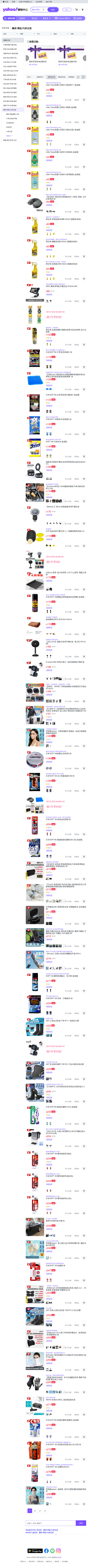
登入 (67, 9)
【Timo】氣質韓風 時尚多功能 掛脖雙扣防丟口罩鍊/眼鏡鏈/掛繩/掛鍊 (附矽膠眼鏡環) (66, 885)
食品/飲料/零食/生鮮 (10, 84)
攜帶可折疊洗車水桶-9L (55, 1221)
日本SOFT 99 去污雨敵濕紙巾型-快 (60, 776)
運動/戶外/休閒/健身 (10, 105)
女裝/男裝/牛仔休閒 (9, 62)
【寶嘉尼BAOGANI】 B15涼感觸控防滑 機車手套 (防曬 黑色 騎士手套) (66, 1378)
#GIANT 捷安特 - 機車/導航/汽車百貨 (40, 1532)
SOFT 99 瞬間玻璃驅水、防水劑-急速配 (62, 976)
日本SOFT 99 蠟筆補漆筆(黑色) (58, 1154)
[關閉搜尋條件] (43, 9)
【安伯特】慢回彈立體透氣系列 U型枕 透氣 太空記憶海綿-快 (66, 198)
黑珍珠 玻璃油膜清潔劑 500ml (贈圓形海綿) (63, 219)
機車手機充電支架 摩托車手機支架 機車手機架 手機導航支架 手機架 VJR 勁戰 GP (66, 932)
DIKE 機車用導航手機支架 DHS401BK (61, 286)
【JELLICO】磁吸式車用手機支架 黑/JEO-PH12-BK (66, 643)
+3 (63, 1392)
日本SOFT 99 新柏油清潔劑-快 (58, 819)
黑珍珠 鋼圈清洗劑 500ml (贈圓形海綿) (61, 241)
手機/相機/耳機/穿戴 (10, 45)
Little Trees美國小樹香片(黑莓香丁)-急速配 (63, 85)
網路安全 (49, 1561)
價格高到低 (61, 77)
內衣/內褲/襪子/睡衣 (10, 66)
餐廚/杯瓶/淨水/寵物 (10, 97)
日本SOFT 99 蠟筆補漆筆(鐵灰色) (59, 1176)
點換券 (22, 18)
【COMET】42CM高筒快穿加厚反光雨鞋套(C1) (65, 1087)
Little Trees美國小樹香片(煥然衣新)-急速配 (63, 130)
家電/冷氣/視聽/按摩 (10, 49)
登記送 (34, 18)
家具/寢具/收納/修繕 (10, 101)
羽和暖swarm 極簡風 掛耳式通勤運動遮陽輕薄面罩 (66, 1490)
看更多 (45, 18)
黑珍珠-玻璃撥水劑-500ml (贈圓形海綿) (61, 264)
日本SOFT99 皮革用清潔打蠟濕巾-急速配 (63, 395)
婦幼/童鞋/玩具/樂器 (10, 92)
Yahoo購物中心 (15, 9)
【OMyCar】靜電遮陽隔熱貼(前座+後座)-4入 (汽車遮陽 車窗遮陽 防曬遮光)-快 (66, 1289)
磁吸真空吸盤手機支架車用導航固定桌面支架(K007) (65, 463)
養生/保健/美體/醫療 (10, 88)
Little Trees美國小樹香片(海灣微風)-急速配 (63, 174)
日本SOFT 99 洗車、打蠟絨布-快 (59, 998)
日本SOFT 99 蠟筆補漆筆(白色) (58, 1198)
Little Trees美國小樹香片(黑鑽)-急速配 (61, 107)
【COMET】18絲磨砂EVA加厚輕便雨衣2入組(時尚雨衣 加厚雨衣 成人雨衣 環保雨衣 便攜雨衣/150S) (66, 710)
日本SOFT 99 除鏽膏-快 (55, 1265)
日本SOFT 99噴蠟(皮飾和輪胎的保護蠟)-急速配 (65, 597)
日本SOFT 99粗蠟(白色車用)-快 (59, 753)
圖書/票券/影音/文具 (10, 140)
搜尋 (81, 1523)
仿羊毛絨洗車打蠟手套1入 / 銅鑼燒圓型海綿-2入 (65, 531)
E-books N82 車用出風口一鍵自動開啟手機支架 (65, 662)
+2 (63, 679)
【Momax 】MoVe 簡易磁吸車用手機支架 (62, 507)
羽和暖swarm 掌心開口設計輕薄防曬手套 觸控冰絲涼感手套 (66, 1244)
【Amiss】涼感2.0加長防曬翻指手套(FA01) (63, 954)
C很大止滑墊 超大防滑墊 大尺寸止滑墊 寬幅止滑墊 (66, 573)
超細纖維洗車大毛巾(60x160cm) (59, 619)
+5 (63, 501)
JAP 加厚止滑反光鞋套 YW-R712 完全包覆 (63, 1310)
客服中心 (23, 1561)
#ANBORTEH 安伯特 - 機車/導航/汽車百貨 (42, 1530)
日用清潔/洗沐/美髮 (9, 79)
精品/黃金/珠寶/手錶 (10, 58)
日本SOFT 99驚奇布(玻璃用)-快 (59, 419)
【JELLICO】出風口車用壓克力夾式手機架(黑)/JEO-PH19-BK (65, 1132)
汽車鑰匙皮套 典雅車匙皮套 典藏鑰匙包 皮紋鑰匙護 (66, 908)
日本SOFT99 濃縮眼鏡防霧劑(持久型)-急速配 (64, 840)
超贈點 (79, 18)
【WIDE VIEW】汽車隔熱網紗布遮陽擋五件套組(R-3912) (66, 687)
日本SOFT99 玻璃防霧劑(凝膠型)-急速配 (62, 1420)
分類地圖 (65, 1561)
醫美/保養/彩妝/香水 (10, 75)
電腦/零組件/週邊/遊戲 (10, 53)
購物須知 (40, 1561)
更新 (59, 1557)
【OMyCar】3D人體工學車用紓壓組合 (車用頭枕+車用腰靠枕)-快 (66, 1334)
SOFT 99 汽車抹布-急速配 (56, 442)
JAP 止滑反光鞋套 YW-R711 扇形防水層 (62, 1021)
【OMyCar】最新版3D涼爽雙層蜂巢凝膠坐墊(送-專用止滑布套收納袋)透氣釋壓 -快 (65, 375)
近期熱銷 (71, 77)
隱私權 (57, 1561)
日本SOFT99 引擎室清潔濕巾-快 (59, 352)
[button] (27, 58)
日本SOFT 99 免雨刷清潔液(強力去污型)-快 (63, 1444)
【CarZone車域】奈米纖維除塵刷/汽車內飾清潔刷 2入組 (65, 487)
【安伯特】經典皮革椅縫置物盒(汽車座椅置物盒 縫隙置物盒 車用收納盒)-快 (65, 865)
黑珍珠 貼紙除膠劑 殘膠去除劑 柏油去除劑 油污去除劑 (66, 331)
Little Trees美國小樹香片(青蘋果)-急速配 (62, 152)
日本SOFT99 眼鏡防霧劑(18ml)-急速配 (61, 1107)
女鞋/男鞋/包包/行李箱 (10, 71)
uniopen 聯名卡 (64, 18)
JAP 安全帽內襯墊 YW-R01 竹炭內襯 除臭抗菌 (65, 1064)
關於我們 (32, 1561)
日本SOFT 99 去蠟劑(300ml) (57, 1467)
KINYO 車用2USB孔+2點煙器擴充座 (60, 1400)
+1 (63, 523)
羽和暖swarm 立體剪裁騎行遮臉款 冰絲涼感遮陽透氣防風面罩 (66, 732)
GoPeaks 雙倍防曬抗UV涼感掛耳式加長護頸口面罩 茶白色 (66, 1356)
